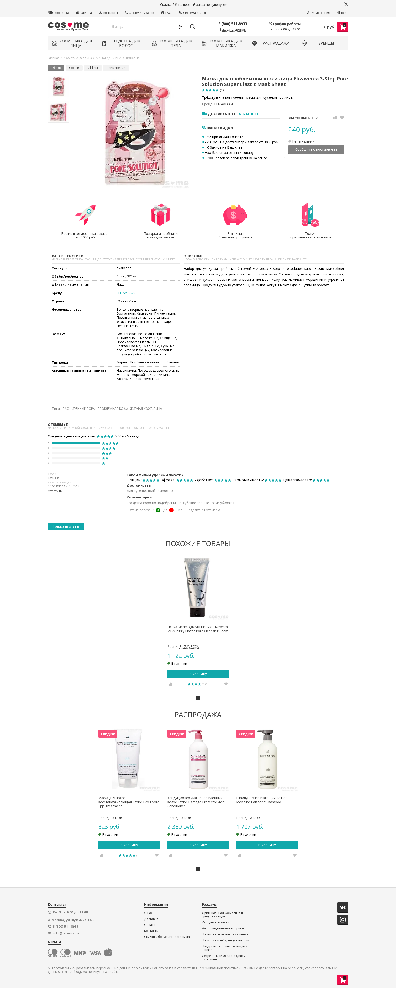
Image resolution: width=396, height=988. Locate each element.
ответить (55, 491)
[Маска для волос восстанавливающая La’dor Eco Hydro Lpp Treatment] (129, 759)
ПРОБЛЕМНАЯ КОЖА (113, 408)
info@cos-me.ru (66, 933)
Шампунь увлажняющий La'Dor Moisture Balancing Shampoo (261, 800)
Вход (344, 13)
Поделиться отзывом (203, 510)
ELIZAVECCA (223, 104)
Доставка (61, 13)
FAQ (168, 13)
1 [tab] (198, 698)
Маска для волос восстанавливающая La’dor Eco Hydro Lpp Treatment (129, 802)
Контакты (110, 13)
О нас (148, 913)
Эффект (93, 68)
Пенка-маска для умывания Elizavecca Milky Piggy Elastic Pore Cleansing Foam (197, 629)
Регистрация (320, 13)
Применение (116, 68)
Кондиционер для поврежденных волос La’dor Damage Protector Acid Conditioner (196, 802)
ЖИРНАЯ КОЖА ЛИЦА (146, 408)
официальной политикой (221, 968)
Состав (74, 68)
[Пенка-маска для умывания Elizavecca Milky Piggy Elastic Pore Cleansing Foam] (198, 588)
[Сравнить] (335, 117)
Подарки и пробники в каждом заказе (224, 948)
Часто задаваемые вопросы (223, 928)
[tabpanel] (198, 622)
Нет (180, 510)
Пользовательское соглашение (225, 934)
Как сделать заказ (215, 922)
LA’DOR (116, 818)
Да (165, 510)
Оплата (86, 13)
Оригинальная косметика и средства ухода (222, 914)
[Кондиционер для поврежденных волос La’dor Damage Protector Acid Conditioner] (198, 759)
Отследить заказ (141, 13)
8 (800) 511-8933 (232, 24)
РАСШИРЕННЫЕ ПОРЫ (79, 408)
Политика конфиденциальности (225, 940)
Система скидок (194, 13)
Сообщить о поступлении (316, 149)
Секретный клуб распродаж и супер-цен (224, 957)
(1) (222, 90)
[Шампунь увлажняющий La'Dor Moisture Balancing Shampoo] (267, 759)
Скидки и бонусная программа (167, 936)
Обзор (56, 68)
